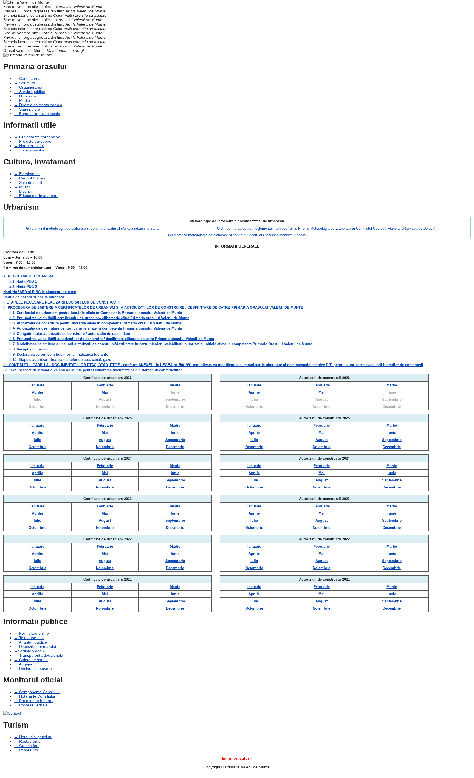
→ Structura (24, 83)
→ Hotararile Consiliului (34, 696)
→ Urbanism (25, 96)
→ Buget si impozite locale (37, 113)
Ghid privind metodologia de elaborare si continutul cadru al (92, 228)
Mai (105, 392)
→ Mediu (22, 100)
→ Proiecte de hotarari (33, 700)
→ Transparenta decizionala (38, 655)
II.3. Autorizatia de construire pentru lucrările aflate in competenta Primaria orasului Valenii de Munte (95, 323)
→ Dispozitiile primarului (35, 646)
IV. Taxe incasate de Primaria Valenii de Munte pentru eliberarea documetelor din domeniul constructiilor (92, 370)
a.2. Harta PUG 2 (23, 287)
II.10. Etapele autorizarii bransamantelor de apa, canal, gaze (60, 360)
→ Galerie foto (27, 745)
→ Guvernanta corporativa (37, 137)
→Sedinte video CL (31, 651)
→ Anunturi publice (30, 642)
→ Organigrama (28, 87)
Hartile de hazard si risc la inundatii (33, 297)
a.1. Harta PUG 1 (23, 281)
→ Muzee (22, 187)
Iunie (175, 392)
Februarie (105, 385)
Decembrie (175, 407)
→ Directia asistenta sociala (38, 105)
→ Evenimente (27, 174)
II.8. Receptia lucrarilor (28, 349)
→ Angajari (23, 664)
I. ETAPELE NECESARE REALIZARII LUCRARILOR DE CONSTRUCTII (61, 302)
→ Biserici (23, 191)
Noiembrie (105, 407)
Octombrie (37, 407)
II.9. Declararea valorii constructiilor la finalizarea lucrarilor (59, 354)
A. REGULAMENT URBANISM (28, 276)
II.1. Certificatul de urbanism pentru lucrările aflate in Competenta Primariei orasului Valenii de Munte (95, 313)
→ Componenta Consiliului (37, 692)
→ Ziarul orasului (29, 150)
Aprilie (37, 392)
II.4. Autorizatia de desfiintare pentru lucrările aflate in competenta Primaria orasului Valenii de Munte (95, 328)
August (105, 399)
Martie (175, 385)
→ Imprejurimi (26, 750)
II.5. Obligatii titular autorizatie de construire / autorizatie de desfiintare (69, 334)
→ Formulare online (31, 633)
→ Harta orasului (29, 146)
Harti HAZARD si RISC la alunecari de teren (39, 292)
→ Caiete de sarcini (31, 660)
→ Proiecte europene (32, 141)
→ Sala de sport (28, 182)
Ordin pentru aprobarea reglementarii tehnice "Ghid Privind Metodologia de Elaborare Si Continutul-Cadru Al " (326, 228)
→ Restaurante (27, 741)
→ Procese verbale (30, 705)
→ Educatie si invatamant (36, 195)
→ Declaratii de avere (33, 668)
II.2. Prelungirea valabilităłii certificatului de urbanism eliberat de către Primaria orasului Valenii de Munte (99, 318)
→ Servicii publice (29, 91)
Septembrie (175, 399)
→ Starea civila (27, 109)
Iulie (37, 399)
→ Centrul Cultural (30, 178)
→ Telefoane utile (29, 638)
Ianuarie (37, 385)
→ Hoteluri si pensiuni (33, 737)
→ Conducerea (27, 78)
